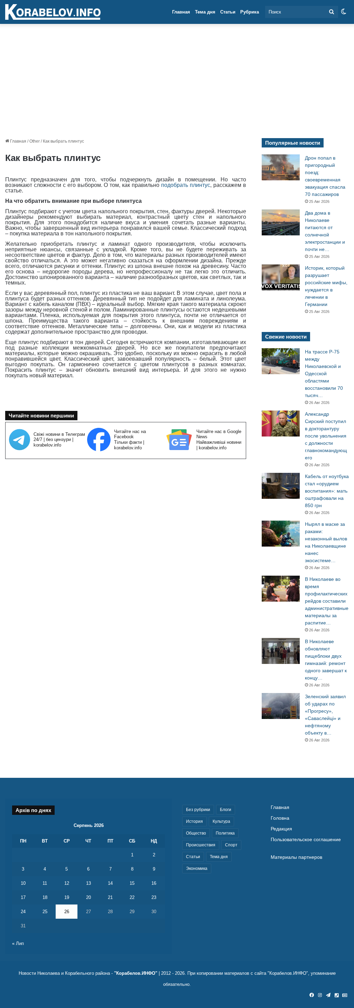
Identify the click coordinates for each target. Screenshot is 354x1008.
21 (110, 897)
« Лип (18, 943)
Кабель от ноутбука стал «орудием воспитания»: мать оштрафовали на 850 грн (327, 491)
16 (153, 883)
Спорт (231, 845)
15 (132, 883)
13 (88, 883)
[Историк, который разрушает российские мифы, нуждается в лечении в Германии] (281, 277)
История (194, 821)
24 (23, 911)
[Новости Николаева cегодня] (53, 12)
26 (66, 911)
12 (66, 883)
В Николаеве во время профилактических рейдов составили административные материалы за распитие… (326, 601)
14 (110, 883)
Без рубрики (198, 809)
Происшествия (200, 845)
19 (66, 897)
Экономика (196, 868)
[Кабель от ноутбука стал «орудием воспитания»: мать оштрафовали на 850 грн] (281, 486)
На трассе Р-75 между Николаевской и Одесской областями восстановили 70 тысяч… (324, 373)
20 (88, 897)
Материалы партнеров (296, 857)
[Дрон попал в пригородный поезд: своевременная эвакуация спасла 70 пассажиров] (281, 167)
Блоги (225, 809)
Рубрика (249, 12)
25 (45, 911)
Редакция (281, 828)
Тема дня (205, 12)
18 (45, 897)
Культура (221, 821)
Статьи (227, 12)
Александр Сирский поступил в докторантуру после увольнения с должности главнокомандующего (326, 435)
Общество (196, 833)
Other (34, 141)
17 (23, 897)
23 (153, 897)
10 (23, 883)
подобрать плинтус (185, 185)
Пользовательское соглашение (306, 839)
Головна (280, 818)
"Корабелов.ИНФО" (135, 973)
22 (132, 897)
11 (45, 883)
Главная (181, 12)
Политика (225, 833)
